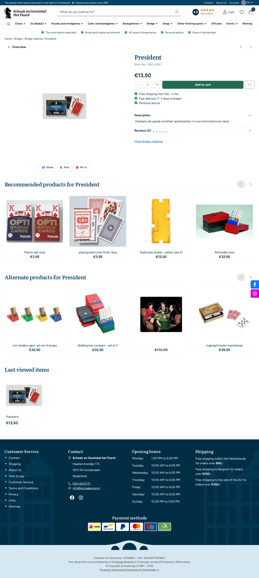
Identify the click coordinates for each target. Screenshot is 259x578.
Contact (208, 2)
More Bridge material (148, 141)
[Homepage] (9, 23)
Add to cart (203, 84)
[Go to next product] (250, 47)
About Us (221, 2)
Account (234, 2)
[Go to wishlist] (242, 12)
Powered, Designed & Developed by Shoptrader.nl (129, 570)
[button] (247, 2)
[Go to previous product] (241, 47)
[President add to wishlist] (249, 85)
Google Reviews (124, 562)
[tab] (194, 115)
